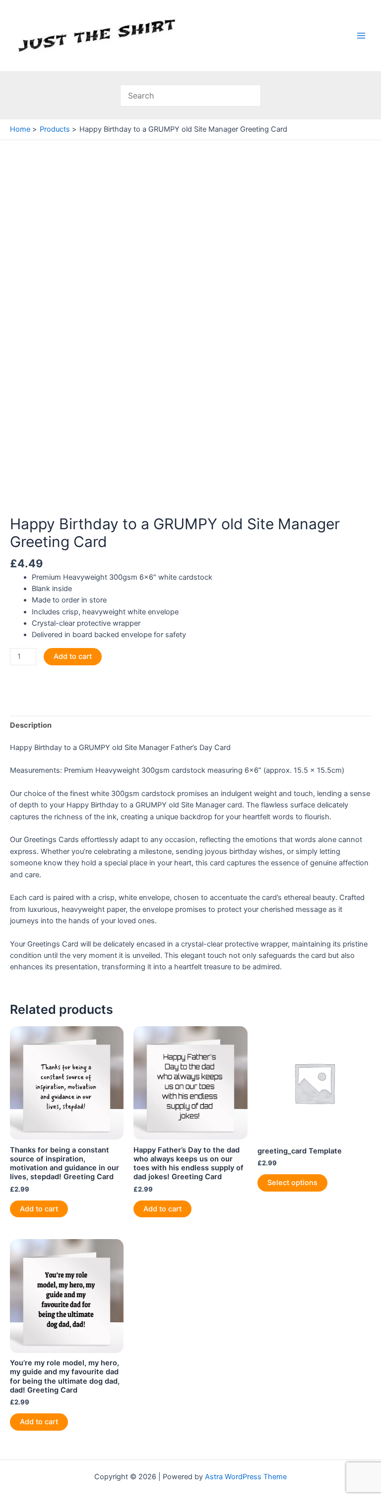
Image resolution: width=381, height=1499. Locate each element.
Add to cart (73, 656)
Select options (292, 1182)
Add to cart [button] (39, 1208)
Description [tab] (31, 725)
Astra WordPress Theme (246, 1476)
